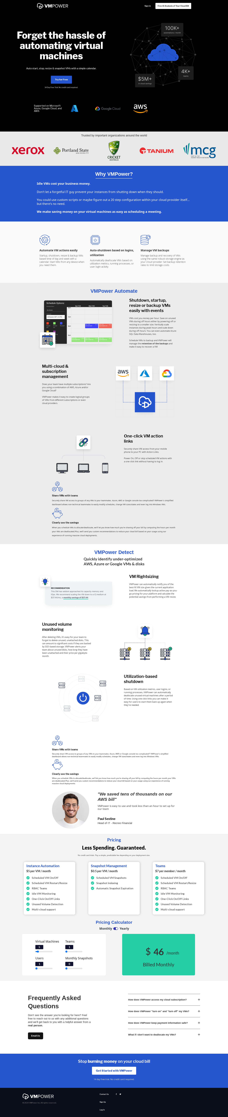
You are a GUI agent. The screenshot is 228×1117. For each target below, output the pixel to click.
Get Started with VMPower (114, 1070)
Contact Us (104, 1094)
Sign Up (103, 1102)
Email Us (35, 1036)
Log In (102, 1110)
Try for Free (61, 79)
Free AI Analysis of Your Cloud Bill (173, 6)
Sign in (147, 6)
